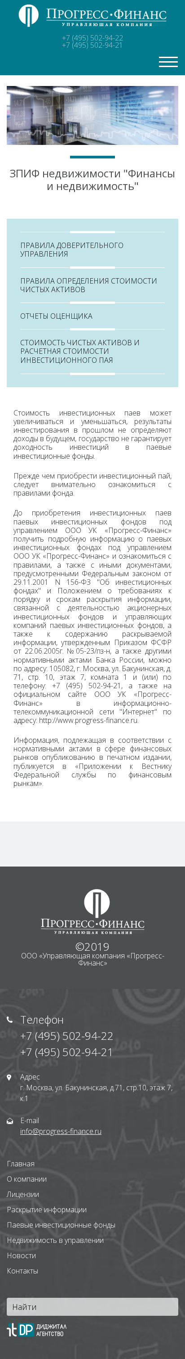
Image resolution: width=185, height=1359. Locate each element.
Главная (21, 1164)
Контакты (22, 1271)
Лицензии (23, 1194)
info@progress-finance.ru (60, 1131)
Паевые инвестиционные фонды (61, 1225)
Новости (21, 1255)
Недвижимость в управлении (55, 1240)
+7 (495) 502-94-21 (92, 45)
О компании (27, 1179)
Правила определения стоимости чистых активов (88, 285)
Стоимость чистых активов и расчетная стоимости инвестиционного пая (80, 351)
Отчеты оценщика (56, 316)
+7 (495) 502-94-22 (92, 38)
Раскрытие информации (47, 1210)
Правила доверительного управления (71, 249)
